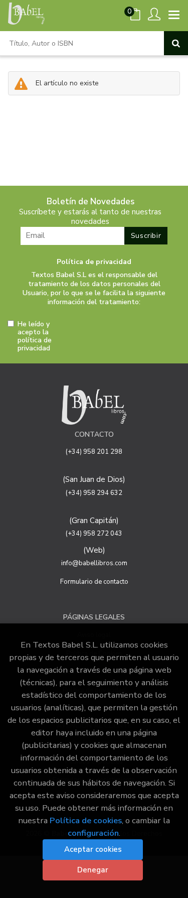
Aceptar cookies (93, 849)
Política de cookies (86, 820)
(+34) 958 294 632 (94, 492)
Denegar (92, 870)
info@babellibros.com (94, 563)
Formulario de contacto (94, 581)
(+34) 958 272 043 (94, 533)
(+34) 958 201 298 (94, 451)
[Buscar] (176, 43)
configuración (93, 833)
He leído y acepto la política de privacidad (35, 336)
